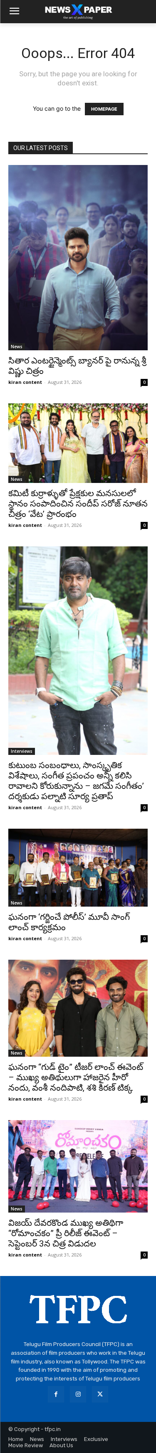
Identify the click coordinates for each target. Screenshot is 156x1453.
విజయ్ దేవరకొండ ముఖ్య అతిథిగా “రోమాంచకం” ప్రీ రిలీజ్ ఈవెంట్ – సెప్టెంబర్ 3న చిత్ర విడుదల (65, 1233)
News (16, 346)
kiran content (25, 382)
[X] (100, 1394)
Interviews (21, 751)
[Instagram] (78, 1394)
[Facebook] (56, 1394)
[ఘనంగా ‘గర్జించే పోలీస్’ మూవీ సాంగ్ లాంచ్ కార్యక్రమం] (78, 868)
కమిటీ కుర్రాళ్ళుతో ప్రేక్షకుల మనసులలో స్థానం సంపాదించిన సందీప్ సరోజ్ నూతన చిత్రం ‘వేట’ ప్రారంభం (78, 503)
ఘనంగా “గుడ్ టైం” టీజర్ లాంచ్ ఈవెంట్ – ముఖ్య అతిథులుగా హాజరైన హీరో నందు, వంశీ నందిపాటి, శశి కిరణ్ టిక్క (75, 1077)
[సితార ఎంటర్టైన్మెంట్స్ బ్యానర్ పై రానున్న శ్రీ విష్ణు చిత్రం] (78, 257)
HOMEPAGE (104, 109)
